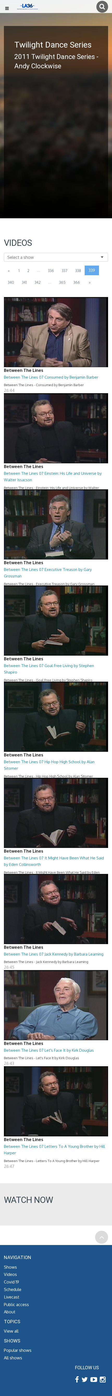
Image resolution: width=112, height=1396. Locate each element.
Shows (10, 1267)
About (9, 1311)
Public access (16, 1304)
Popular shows (18, 1350)
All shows (13, 1357)
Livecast (11, 1297)
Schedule (12, 1289)
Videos (10, 1274)
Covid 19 (11, 1282)
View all (11, 1331)
